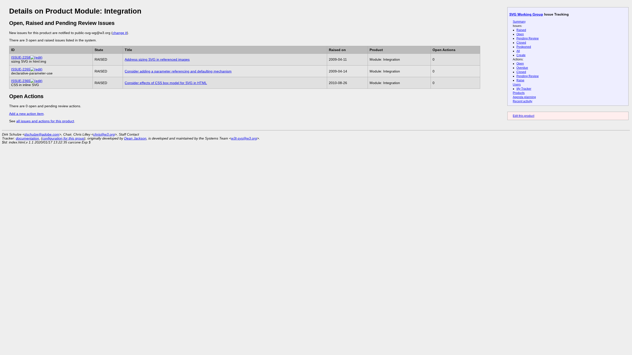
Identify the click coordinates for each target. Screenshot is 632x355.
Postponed (523, 47)
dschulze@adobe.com (41, 134)
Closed (521, 42)
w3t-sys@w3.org (244, 138)
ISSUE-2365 (20, 81)
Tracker (523, 88)
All (518, 51)
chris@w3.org (104, 134)
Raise (520, 80)
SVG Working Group (526, 14)
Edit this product (523, 116)
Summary (519, 21)
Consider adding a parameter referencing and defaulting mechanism (178, 71)
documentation (27, 138)
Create (521, 55)
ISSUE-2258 (20, 57)
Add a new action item (26, 114)
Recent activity (522, 101)
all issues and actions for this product (45, 121)
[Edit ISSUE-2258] (36, 57)
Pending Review (527, 38)
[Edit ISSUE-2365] (36, 81)
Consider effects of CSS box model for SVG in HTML (166, 83)
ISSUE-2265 (20, 69)
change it (120, 33)
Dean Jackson (135, 138)
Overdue (522, 68)
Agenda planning (524, 97)
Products (519, 93)
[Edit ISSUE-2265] (36, 69)
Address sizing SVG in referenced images (157, 59)
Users (517, 84)
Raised (521, 30)
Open (520, 34)
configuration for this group (63, 138)
